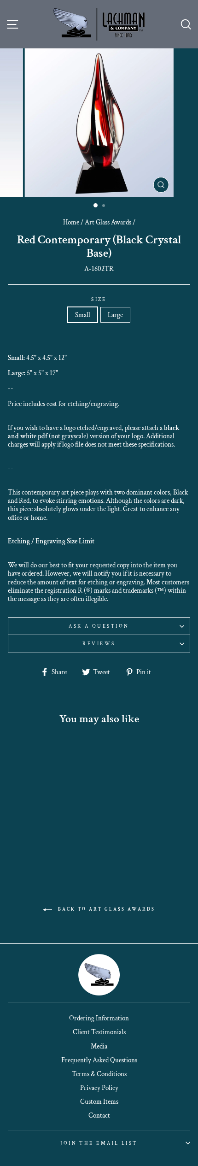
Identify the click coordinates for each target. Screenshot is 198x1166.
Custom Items (99, 1101)
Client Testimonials (99, 1031)
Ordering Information (99, 1018)
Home (71, 222)
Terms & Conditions (99, 1073)
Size (99, 299)
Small (82, 314)
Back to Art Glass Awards (105, 910)
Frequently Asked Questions (99, 1060)
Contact (99, 1115)
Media (99, 1046)
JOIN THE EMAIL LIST (98, 1143)
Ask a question (99, 626)
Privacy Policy (99, 1087)
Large (115, 314)
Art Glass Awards (108, 222)
